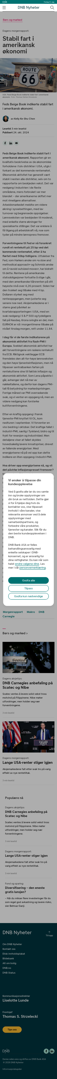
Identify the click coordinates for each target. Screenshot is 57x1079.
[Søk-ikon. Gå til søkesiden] (52, 7)
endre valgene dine (27, 564)
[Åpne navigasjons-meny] (4, 7)
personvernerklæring (32, 567)
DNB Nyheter (28, 7)
